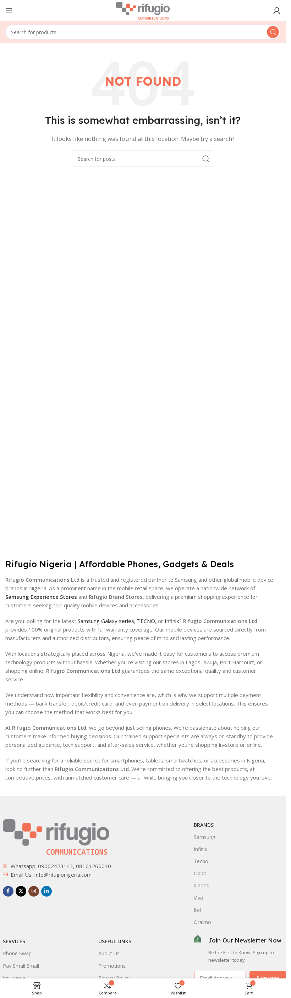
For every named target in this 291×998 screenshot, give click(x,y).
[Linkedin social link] (46, 891)
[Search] (273, 32)
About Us (109, 953)
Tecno (201, 861)
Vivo (198, 897)
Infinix (172, 620)
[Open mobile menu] (9, 11)
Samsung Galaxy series (106, 620)
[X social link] (21, 891)
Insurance (14, 978)
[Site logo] (143, 10)
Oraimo (202, 922)
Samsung (204, 837)
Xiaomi (201, 885)
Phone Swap (17, 953)
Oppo (200, 873)
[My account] (277, 11)
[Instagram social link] (33, 891)
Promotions (112, 965)
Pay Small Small (21, 965)
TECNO (146, 620)
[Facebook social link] (8, 891)
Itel (197, 910)
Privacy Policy (114, 978)
